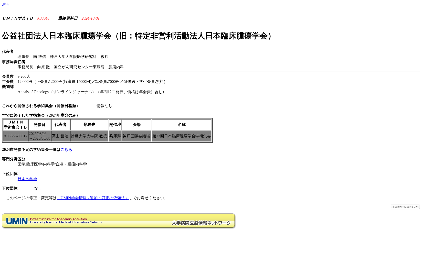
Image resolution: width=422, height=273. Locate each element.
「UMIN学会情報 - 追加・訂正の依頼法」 (93, 198)
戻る (6, 4)
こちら (66, 149)
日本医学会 (27, 179)
